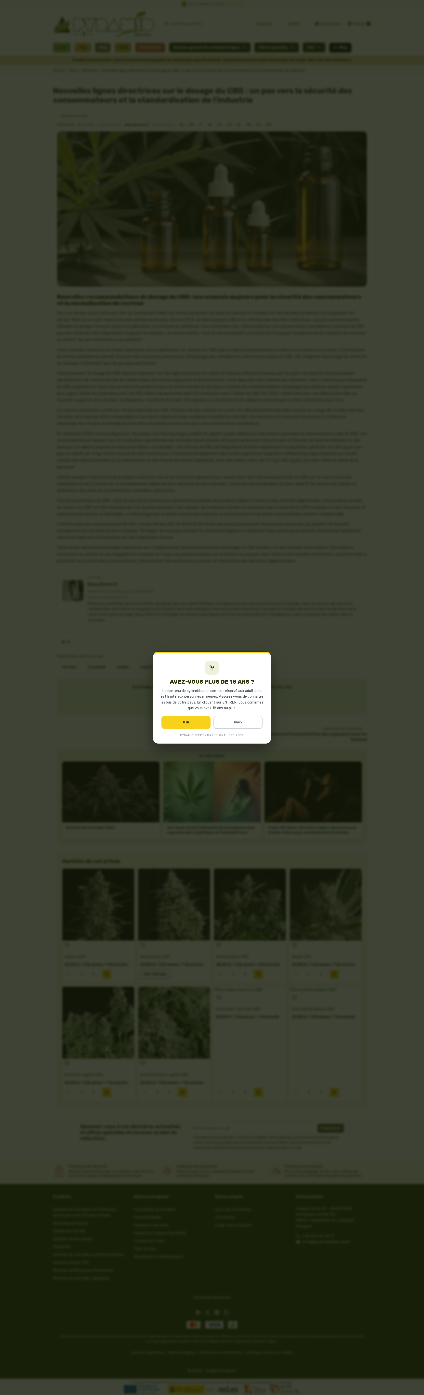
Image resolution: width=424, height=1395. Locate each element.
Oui (186, 722)
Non (238, 722)
